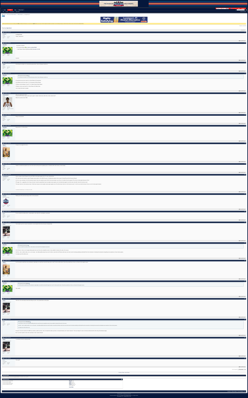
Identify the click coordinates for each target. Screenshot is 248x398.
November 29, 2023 (36, 49)
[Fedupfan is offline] (6, 201)
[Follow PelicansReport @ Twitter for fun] (2, 16)
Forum (4, 14)
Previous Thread (121, 372)
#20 (244, 358)
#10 (244, 174)
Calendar (6, 11)
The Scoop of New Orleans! (11, 14)
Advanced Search (243, 11)
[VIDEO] (70, 384)
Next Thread (127, 372)
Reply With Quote (242, 40)
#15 (244, 260)
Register (243, 8)
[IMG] (70, 383)
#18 (244, 319)
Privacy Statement (240, 391)
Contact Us (229, 391)
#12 (244, 211)
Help (239, 8)
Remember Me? (234, 8)
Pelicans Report (234, 391)
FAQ (3, 11)
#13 (244, 222)
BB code (70, 380)
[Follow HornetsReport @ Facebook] (4, 16)
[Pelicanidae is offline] (7, 50)
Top (245, 369)
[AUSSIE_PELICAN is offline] (7, 102)
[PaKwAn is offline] (6, 152)
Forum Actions (12, 11)
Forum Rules (71, 387)
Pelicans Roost (20, 14)
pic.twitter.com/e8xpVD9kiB (31, 47)
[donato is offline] (6, 231)
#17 (244, 298)
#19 (244, 337)
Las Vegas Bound (8, 28)
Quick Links (17, 11)
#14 (244, 242)
